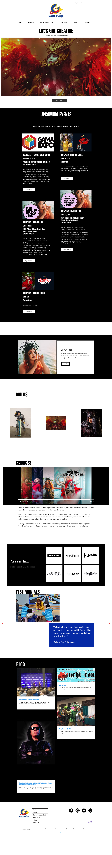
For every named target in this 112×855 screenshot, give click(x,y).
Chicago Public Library (34, 238)
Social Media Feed (39, 815)
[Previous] (2, 623)
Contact (36, 822)
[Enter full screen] (94, 502)
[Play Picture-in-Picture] (91, 502)
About (35, 820)
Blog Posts (36, 817)
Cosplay (36, 812)
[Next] (109, 623)
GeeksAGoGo (65, 599)
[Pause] (18, 502)
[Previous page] (45, 795)
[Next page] (66, 795)
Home (35, 810)
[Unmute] (21, 502)
